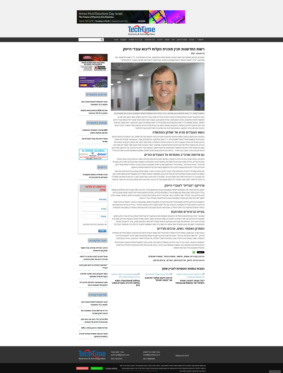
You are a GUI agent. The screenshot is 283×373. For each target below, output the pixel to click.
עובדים (170, 260)
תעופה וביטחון (182, 39)
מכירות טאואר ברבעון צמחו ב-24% (94, 328)
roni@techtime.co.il (151, 355)
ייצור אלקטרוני (98, 240)
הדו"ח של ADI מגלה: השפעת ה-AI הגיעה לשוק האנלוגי (94, 312)
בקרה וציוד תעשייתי (135, 39)
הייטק (189, 260)
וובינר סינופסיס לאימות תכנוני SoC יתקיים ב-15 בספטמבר (94, 103)
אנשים (167, 39)
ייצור (173, 39)
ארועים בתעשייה (96, 94)
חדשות (201, 39)
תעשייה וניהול (169, 256)
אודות (116, 39)
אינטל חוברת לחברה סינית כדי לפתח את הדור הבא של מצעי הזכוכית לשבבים (94, 258)
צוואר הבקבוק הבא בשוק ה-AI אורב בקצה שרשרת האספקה (94, 275)
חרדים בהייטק (180, 260)
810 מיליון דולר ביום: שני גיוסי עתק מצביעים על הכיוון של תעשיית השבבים (94, 320)
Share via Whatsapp (194, 252)
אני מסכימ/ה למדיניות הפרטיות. (94, 224)
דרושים (102, 167)
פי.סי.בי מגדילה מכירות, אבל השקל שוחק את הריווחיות (94, 249)
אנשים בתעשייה (97, 123)
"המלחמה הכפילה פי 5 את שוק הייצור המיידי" (93, 266)
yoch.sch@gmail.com (120, 355)
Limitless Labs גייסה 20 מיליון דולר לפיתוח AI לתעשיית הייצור (93, 283)
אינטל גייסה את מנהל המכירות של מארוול (95, 140)
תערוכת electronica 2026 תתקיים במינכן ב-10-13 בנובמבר (94, 111)
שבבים (191, 39)
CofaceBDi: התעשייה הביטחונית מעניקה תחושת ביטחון (95, 131)
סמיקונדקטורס (98, 295)
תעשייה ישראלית (155, 256)
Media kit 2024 (182, 355)
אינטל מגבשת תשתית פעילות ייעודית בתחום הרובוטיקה (93, 335)
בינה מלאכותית (150, 39)
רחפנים (160, 39)
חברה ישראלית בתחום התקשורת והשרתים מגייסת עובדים (95, 176)
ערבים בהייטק (159, 260)
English (123, 39)
